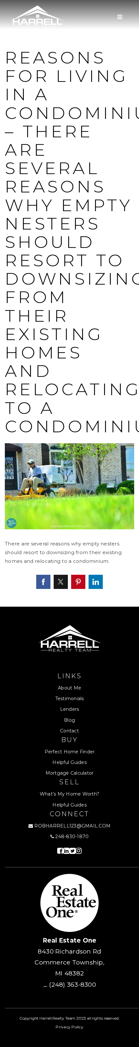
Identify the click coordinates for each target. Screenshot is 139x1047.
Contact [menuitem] (69, 731)
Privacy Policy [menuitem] (69, 1026)
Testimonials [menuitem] (69, 698)
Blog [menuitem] (69, 720)
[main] (69, 303)
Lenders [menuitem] (69, 709)
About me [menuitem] (69, 688)
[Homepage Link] (37, 17)
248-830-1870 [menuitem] (71, 836)
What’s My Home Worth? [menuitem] (69, 794)
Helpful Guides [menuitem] (69, 762)
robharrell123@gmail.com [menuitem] (72, 826)
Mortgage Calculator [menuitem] (70, 773)
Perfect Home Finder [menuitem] (70, 752)
